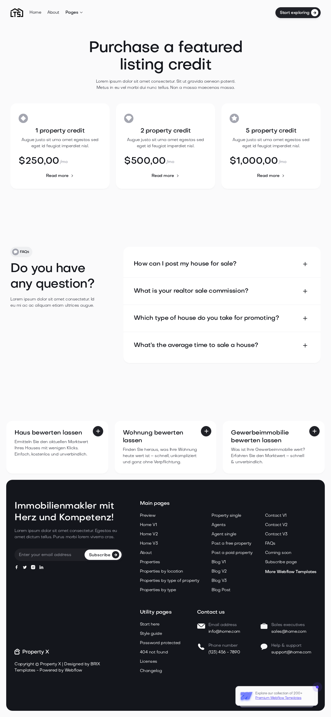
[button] (74, 13)
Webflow (73, 670)
